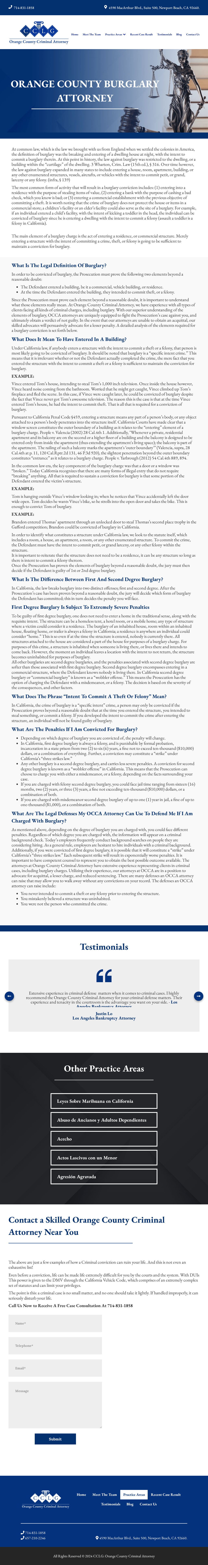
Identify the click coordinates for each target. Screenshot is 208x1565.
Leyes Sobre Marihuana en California (95, 1101)
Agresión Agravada (76, 1176)
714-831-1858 (24, 7)
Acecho (64, 1139)
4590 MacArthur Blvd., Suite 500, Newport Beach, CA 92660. (154, 7)
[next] (198, 996)
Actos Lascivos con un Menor (87, 1157)
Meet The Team (92, 34)
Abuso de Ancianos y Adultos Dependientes (101, 1120)
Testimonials (164, 34)
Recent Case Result (141, 34)
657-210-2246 (35, 1538)
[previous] (9, 996)
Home (74, 34)
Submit (55, 1439)
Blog (179, 34)
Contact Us (192, 34)
